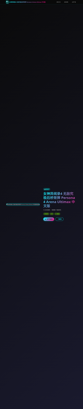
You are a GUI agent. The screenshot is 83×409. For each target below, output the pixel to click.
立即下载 (74, 2)
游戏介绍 (58, 2)
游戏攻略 (66, 2)
